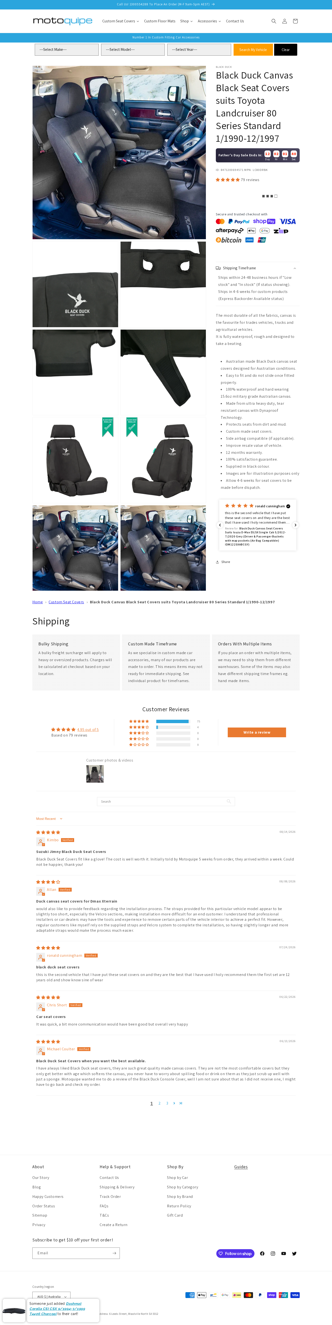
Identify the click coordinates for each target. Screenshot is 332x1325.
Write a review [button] (257, 732)
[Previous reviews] (220, 525)
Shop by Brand (180, 1196)
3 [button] (167, 1103)
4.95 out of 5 (88, 729)
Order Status (43, 1206)
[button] (274, 21)
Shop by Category (182, 1187)
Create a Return (114, 1224)
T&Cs (104, 1215)
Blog (36, 1187)
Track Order (110, 1196)
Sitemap (39, 1215)
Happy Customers (48, 1196)
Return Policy (179, 1206)
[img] (48, 832)
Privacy (38, 1224)
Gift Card (175, 1215)
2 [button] (159, 1103)
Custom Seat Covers (66, 602)
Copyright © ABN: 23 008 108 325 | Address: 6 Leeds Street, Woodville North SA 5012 (107, 1314)
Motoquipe (48, 1314)
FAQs (104, 1206)
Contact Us (109, 1177)
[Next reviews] (295, 525)
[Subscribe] (114, 1253)
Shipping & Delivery (117, 1187)
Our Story (40, 1177)
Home (37, 602)
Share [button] (225, 562)
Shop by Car (177, 1177)
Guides (241, 1166)
